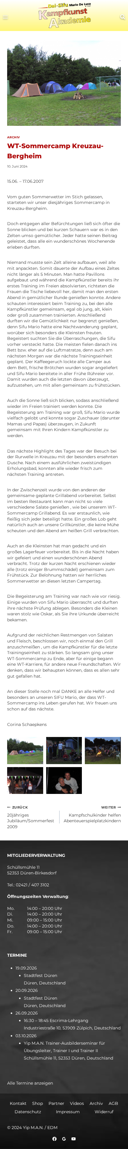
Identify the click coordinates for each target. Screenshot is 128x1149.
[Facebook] (54, 1139)
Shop (37, 1103)
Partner (56, 1103)
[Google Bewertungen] (64, 1139)
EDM (52, 1127)
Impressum (68, 1111)
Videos (77, 1103)
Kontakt (18, 1103)
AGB (113, 1103)
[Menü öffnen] (7, 16)
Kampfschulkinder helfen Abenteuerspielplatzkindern (92, 814)
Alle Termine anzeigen (30, 1083)
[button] (25, 750)
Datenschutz (28, 1111)
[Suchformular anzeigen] (122, 17)
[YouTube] (73, 1139)
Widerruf (104, 1111)
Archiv (13, 137)
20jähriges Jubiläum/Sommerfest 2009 (30, 817)
